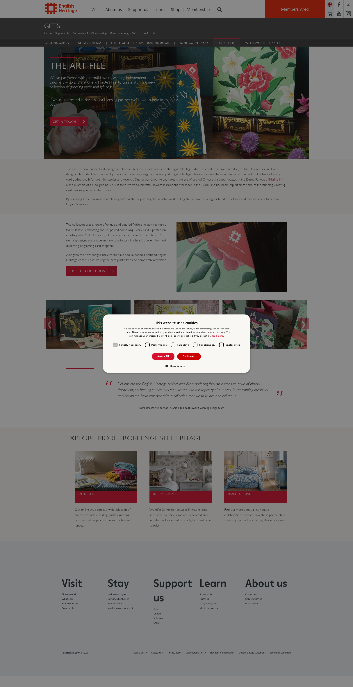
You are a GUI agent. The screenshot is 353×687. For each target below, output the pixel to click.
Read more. (217, 336)
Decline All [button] (189, 356)
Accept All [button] (163, 356)
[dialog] (176, 343)
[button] (176, 366)
